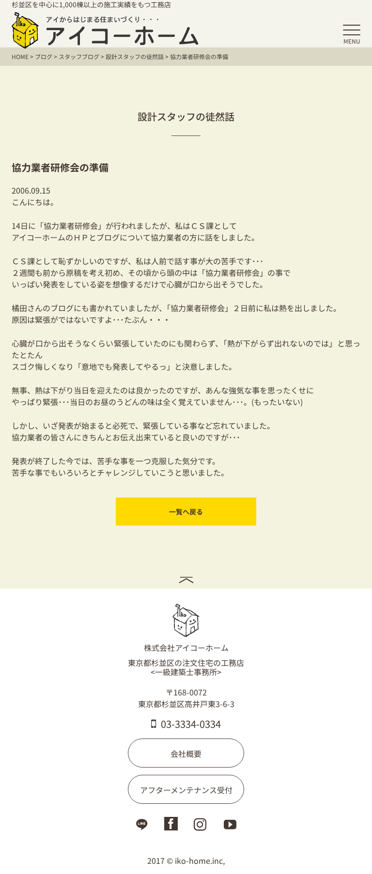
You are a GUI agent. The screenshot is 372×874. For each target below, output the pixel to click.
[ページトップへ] (186, 578)
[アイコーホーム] (105, 30)
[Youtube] (230, 826)
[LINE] (142, 826)
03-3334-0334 (191, 724)
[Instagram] (200, 826)
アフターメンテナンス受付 (186, 790)
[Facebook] (171, 825)
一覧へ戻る (186, 511)
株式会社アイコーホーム (186, 647)
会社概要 (186, 753)
